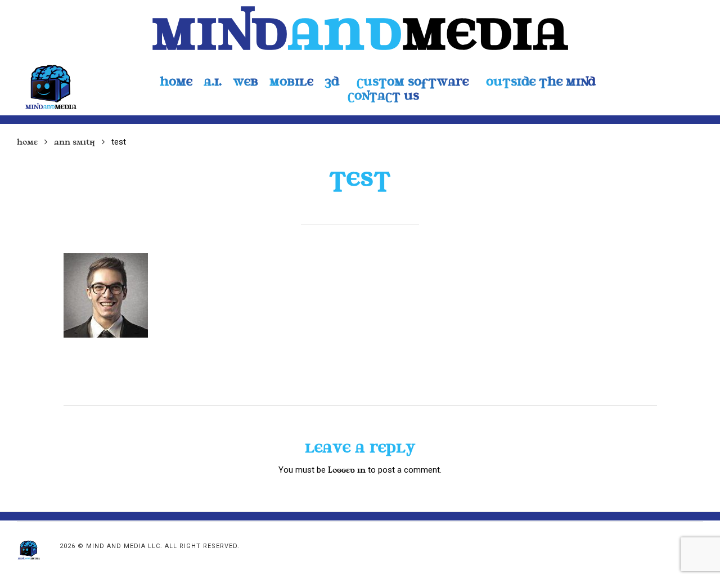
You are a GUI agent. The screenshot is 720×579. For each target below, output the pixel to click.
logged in (347, 470)
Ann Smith (74, 142)
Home (27, 142)
